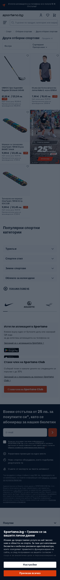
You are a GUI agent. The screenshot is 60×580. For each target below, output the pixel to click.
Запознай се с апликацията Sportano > (24, 343)
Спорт (9, 31)
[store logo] (20, 15)
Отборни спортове (24, 31)
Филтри (8, 45)
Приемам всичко (30, 573)
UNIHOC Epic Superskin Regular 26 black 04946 (13, 89)
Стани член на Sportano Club (25, 389)
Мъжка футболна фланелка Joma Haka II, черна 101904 (44, 89)
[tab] (30, 250)
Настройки (30, 564)
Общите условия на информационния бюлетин (26, 447)
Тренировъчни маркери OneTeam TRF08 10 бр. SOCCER (12, 201)
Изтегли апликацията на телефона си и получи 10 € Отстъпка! (32, 5)
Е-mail (9, 432)
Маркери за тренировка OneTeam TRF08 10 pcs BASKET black (13, 147)
